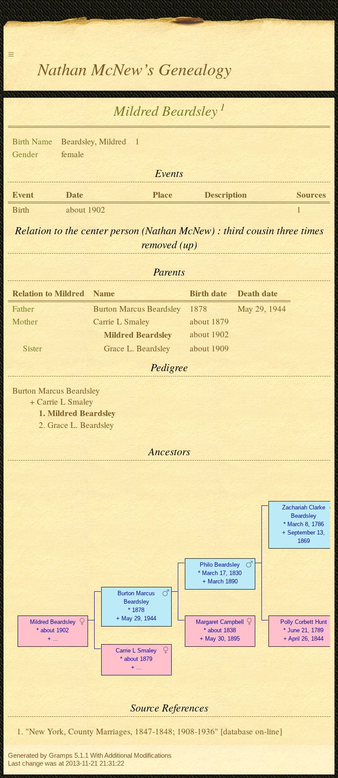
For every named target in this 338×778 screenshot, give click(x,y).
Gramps (61, 755)
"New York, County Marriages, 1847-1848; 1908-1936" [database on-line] (154, 731)
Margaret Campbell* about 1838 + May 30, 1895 (220, 630)
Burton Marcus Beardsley (137, 308)
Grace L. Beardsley (137, 348)
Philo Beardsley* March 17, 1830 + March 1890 (220, 573)
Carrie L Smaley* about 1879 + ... (136, 659)
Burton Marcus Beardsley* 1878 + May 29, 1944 (136, 605)
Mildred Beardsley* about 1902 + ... (53, 630)
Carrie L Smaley (121, 321)
